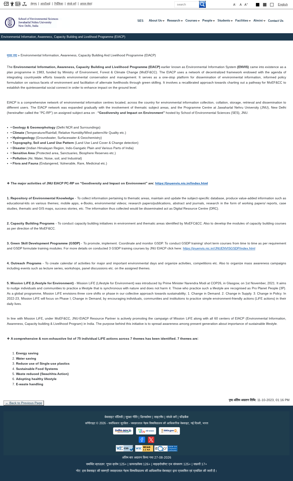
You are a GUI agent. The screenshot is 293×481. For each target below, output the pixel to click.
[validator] (125, 448)
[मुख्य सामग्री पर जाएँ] (6, 3)
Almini (259, 21)
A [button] (246, 4)
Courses (192, 21)
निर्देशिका (58, 3)
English (283, 4)
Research (174, 21)
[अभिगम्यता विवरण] (12, 3)
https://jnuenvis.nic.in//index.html (181, 183)
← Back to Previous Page (23, 403)
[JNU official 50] (151, 440)
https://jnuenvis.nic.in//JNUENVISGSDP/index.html (219, 248)
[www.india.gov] (123, 431)
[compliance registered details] (165, 448)
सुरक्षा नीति (131, 417)
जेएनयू (33, 3)
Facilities (242, 21)
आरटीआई (45, 3)
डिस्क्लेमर (145, 417)
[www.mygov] (146, 431)
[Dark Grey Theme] (264, 4)
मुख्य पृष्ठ (12, 55)
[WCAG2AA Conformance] (144, 448)
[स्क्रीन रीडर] (18, 3)
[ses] (36, 22)
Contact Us (275, 20)
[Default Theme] (272, 4)
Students (224, 21)
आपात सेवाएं (86, 3)
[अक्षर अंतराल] (24, 3)
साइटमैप (158, 417)
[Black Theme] (257, 4)
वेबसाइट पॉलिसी (114, 417)
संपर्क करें (71, 3)
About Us (156, 21)
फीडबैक (183, 417)
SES (140, 20)
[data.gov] (169, 431)
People (208, 21)
